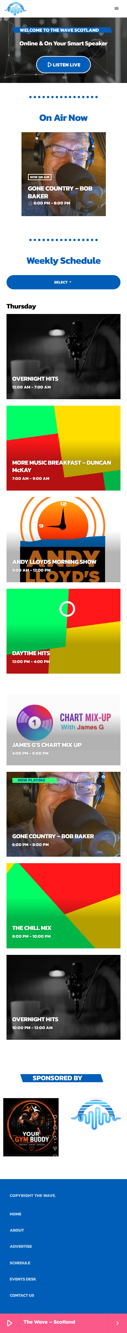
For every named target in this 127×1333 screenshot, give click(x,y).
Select (63, 282)
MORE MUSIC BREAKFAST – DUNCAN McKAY (61, 466)
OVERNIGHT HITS (35, 378)
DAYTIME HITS (31, 653)
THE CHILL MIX (32, 928)
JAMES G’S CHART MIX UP (47, 744)
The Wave (44, 1196)
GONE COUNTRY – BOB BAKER (60, 192)
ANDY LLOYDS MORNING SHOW (54, 561)
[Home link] (15, 8)
